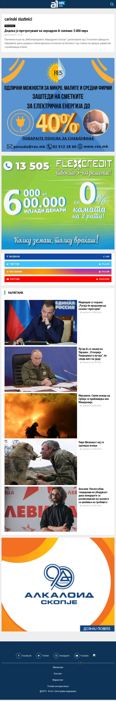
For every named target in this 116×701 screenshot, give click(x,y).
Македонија (9, 26)
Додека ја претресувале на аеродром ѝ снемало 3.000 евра (46, 30)
